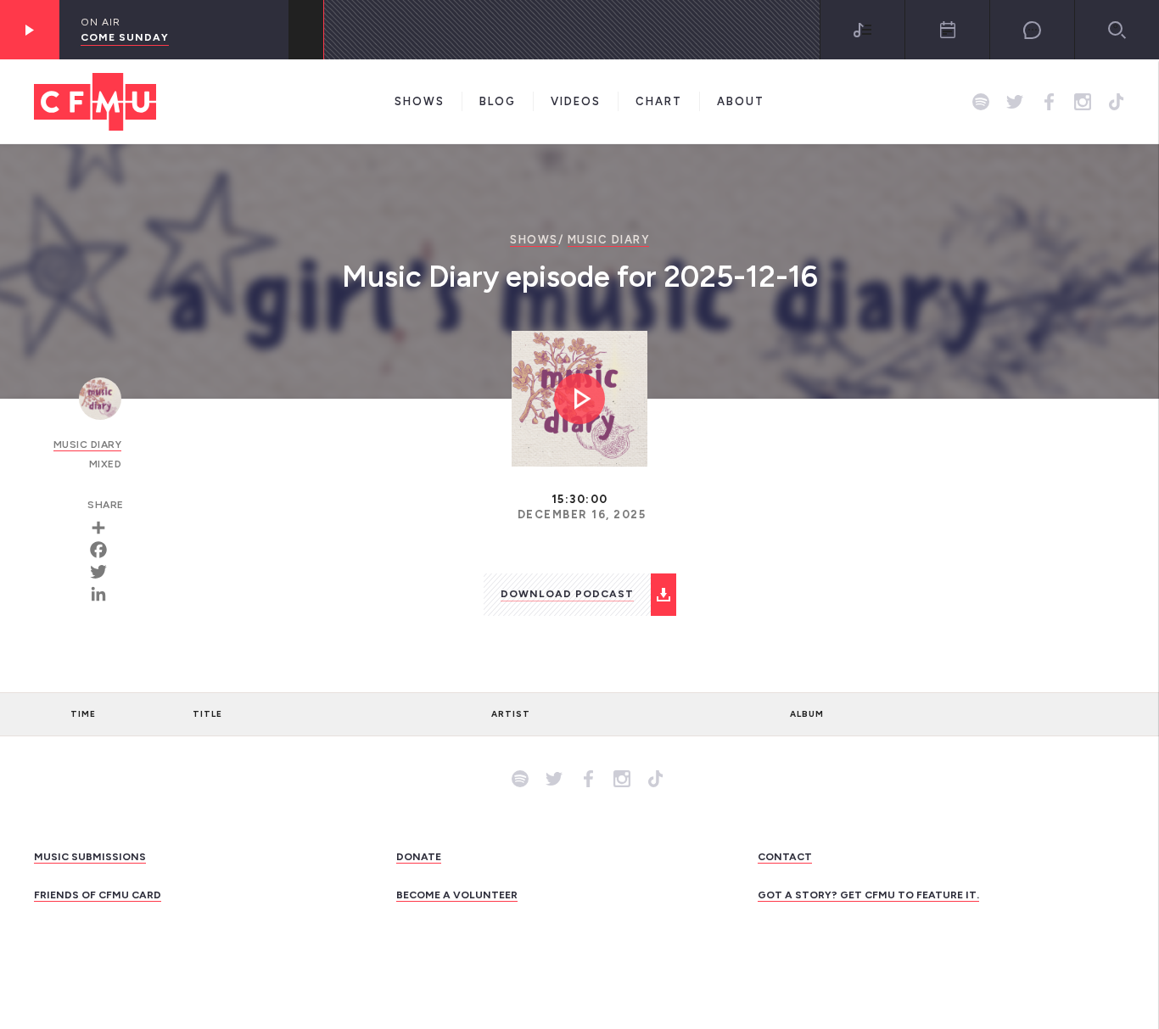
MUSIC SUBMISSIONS (90, 857)
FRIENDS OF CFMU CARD (97, 895)
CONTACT (785, 857)
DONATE (418, 857)
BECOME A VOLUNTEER (457, 895)
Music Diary (609, 239)
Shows (420, 101)
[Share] (104, 528)
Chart (658, 101)
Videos (576, 101)
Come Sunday (125, 37)
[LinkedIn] (104, 594)
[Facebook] (104, 550)
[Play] (29, 29)
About (740, 101)
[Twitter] (104, 572)
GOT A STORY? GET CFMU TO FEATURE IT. (868, 895)
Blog (497, 101)
